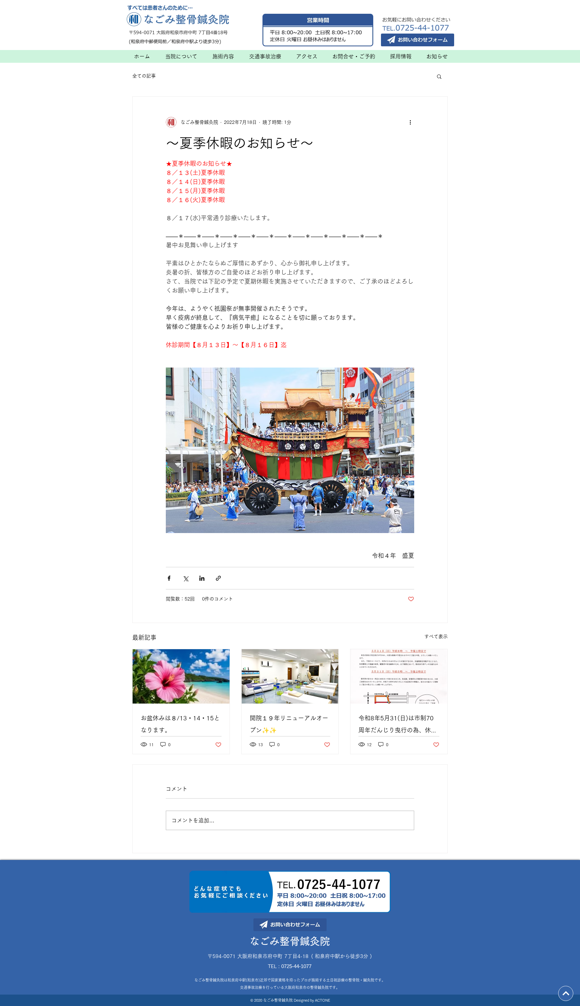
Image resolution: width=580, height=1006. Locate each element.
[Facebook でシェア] (169, 578)
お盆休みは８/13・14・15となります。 (180, 724)
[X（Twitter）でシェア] (185, 578)
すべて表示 (436, 636)
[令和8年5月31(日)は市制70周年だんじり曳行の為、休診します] (398, 676)
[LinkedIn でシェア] (202, 578)
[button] (439, 76)
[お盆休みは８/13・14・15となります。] (181, 676)
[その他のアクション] (410, 122)
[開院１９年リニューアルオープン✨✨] (290, 676)
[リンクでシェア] (218, 578)
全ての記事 (144, 76)
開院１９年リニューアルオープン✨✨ (289, 724)
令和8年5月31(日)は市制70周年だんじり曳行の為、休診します (397, 725)
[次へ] (565, 993)
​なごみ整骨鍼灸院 (289, 941)
